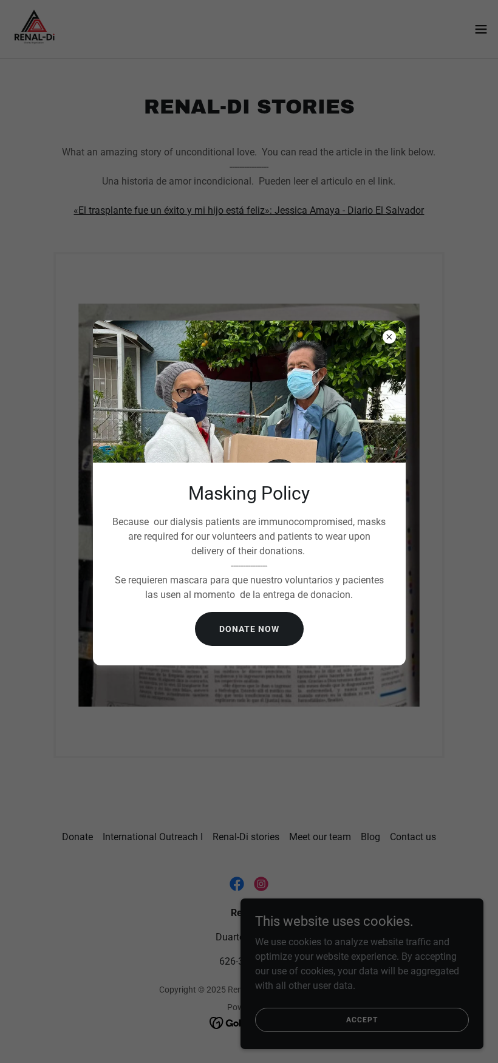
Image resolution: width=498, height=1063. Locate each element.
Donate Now (249, 629)
